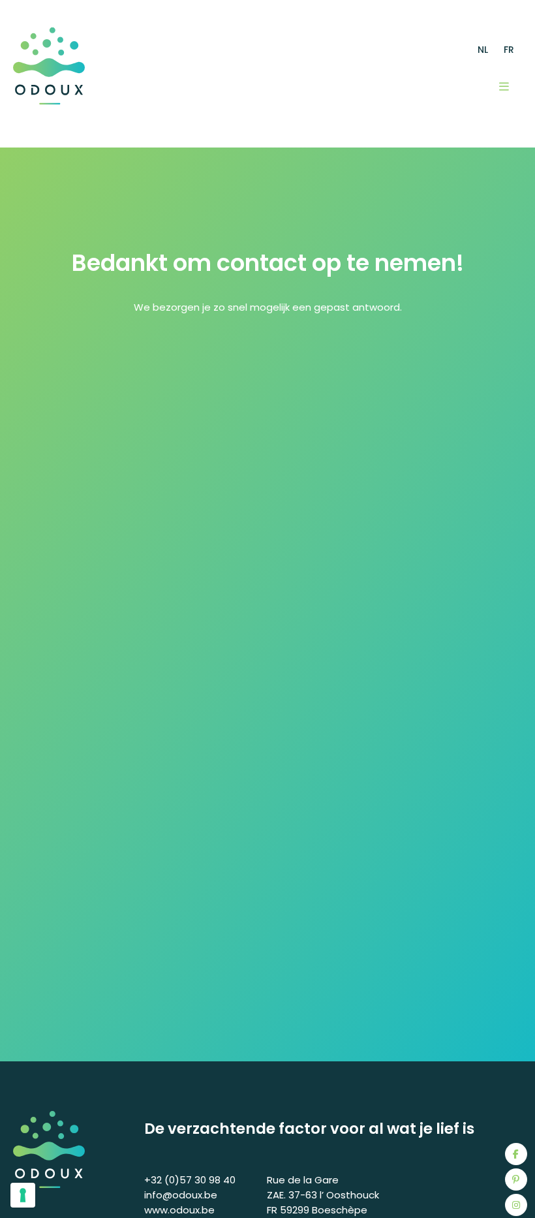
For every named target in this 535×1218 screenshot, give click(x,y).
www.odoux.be (179, 1210)
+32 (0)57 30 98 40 (190, 1180)
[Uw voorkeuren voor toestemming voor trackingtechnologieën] (22, 1195)
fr (509, 49)
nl (483, 49)
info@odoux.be (180, 1195)
